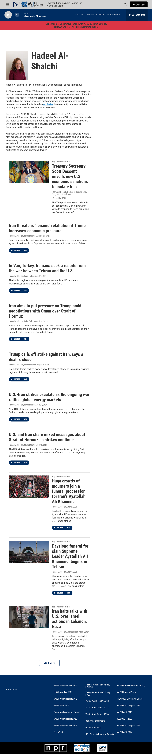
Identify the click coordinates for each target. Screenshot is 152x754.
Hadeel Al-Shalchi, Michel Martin (22, 236)
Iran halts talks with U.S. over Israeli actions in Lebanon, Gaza (69, 619)
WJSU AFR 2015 (124, 712)
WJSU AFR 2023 (124, 719)
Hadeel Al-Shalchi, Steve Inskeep (22, 365)
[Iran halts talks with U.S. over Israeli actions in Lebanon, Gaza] (29, 617)
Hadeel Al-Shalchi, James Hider (65, 632)
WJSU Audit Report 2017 (65, 725)
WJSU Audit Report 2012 (97, 701)
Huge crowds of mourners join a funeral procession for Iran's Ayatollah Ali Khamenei (69, 491)
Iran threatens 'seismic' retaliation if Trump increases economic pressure (47, 228)
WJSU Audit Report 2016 (65, 685)
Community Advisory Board (67, 712)
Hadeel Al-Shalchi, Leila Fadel (21, 276)
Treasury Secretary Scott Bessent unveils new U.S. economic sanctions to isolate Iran (70, 176)
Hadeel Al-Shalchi (59, 507)
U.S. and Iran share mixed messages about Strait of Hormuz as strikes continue (47, 437)
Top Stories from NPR (61, 161)
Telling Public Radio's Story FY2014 (98, 693)
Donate (140, 4)
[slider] (21, 14)
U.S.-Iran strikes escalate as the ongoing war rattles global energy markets (49, 397)
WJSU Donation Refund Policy (131, 685)
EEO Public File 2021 (63, 692)
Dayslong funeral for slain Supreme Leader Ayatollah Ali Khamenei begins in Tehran (70, 556)
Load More (49, 662)
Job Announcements (95, 721)
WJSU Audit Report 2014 (97, 714)
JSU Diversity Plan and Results (100, 734)
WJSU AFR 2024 (124, 732)
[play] (8, 15)
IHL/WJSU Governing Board (129, 699)
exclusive (48, 104)
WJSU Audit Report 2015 (128, 705)
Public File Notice (93, 728)
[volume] (17, 15)
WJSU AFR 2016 (61, 705)
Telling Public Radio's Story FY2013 (98, 686)
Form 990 (58, 732)
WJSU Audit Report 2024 (128, 725)
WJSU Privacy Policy (126, 692)
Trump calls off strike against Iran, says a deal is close (46, 357)
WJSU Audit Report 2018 (65, 699)
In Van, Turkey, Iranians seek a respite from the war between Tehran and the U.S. (47, 268)
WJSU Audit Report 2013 (97, 708)
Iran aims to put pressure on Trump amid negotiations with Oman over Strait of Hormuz (45, 311)
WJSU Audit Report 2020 (65, 719)
